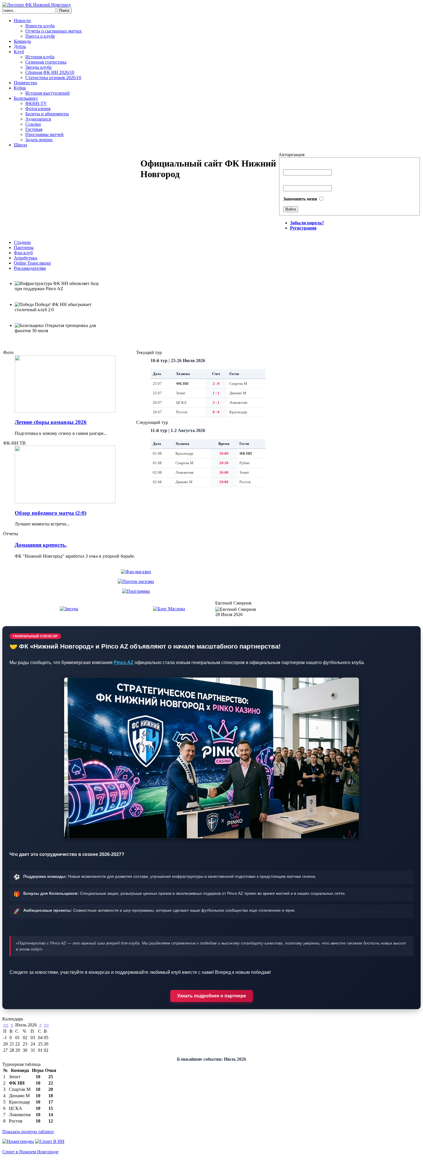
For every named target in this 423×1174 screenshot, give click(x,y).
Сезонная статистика (45, 62)
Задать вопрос (39, 139)
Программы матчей (44, 134)
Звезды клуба (38, 67)
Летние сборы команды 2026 (51, 422)
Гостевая (33, 129)
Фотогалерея (37, 108)
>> (46, 1024)
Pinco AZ (124, 662)
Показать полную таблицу (28, 1131)
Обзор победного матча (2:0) (50, 513)
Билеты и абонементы (47, 113)
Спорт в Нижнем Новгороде (30, 1151)
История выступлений (47, 93)
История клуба (39, 56)
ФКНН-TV (36, 103)
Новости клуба (40, 25)
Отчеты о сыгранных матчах (53, 30)
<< (5, 1024)
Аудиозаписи (38, 118)
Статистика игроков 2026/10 (53, 77)
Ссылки (33, 124)
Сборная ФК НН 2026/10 (49, 72)
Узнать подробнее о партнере (211, 995)
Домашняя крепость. (41, 545)
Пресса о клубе (40, 36)
